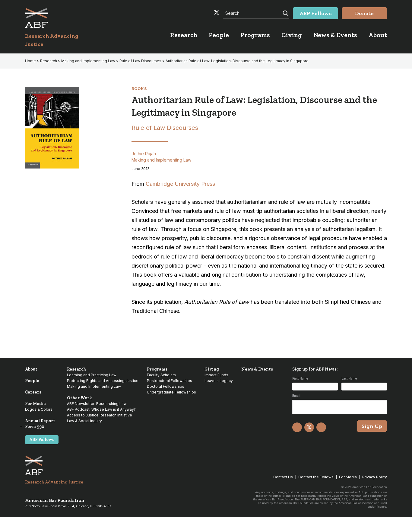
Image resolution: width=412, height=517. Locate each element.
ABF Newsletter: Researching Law (97, 403)
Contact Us (283, 477)
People (32, 380)
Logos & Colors (38, 409)
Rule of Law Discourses (140, 61)
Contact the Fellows (316, 477)
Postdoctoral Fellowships (169, 380)
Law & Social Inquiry (84, 421)
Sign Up (372, 426)
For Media (35, 403)
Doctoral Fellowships (165, 386)
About (31, 369)
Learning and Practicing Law (91, 375)
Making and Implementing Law (88, 61)
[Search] (285, 13)
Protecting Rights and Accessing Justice (102, 380)
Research (48, 61)
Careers (33, 392)
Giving (211, 369)
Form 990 (34, 426)
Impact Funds (216, 375)
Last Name (349, 378)
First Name (300, 378)
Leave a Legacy (218, 380)
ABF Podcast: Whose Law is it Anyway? (101, 409)
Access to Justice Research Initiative (99, 415)
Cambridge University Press (180, 184)
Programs (157, 369)
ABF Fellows (41, 439)
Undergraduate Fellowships (171, 392)
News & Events (257, 369)
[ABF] (59, 18)
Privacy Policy (374, 477)
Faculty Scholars (161, 375)
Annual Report (40, 420)
